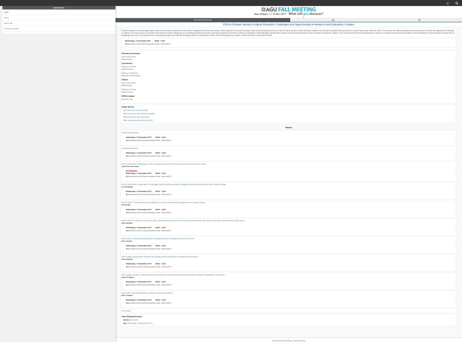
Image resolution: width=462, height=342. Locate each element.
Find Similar (126, 311)
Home (6, 17)
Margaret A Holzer (129, 66)
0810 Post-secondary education (135, 110)
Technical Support (11, 28)
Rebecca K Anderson (130, 73)
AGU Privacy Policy (299, 340)
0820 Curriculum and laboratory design (139, 113)
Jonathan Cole (127, 99)
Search (7, 23)
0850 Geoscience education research (138, 120)
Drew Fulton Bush (129, 57)
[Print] (333, 20)
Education (130, 320)
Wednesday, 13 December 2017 (140, 323)
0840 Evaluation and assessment (136, 117)
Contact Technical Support (285, 340)
